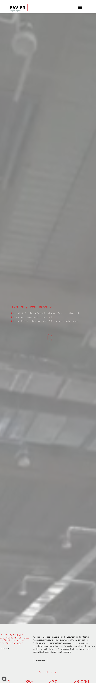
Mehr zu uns (40, 661)
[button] (4, 679)
